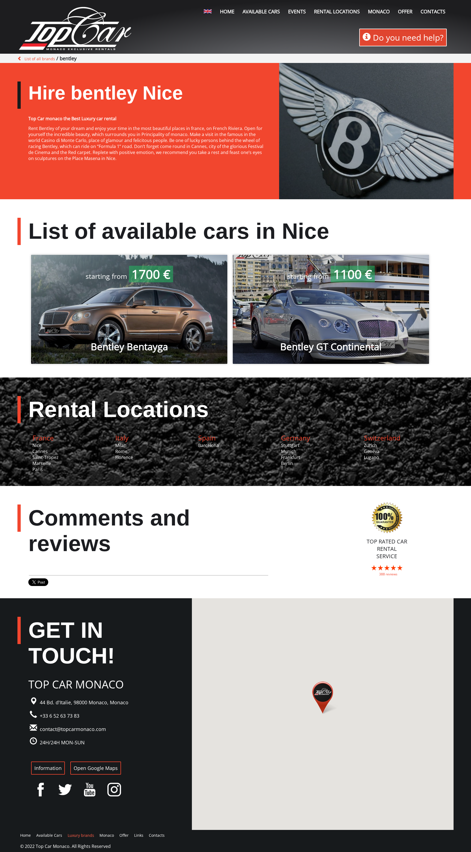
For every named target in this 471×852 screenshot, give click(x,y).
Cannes (40, 451)
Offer (405, 11)
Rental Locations (118, 409)
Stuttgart (290, 445)
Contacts (433, 11)
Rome (121, 451)
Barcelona (208, 445)
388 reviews (388, 574)
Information (48, 768)
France (43, 437)
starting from (128, 276)
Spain (207, 437)
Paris (37, 469)
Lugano (371, 457)
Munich (288, 451)
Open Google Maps (96, 768)
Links (138, 835)
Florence (124, 457)
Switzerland (382, 437)
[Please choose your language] (208, 11)
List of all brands (40, 58)
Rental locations (337, 11)
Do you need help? (407, 37)
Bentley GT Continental (331, 346)
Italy (122, 437)
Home (227, 11)
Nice (36, 445)
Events (297, 11)
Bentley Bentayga (129, 346)
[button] (322, 697)
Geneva (371, 451)
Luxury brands (81, 835)
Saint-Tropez (45, 457)
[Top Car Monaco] (76, 29)
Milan (120, 445)
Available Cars (261, 11)
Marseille (41, 463)
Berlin (287, 463)
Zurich (370, 445)
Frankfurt (290, 457)
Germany (295, 437)
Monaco (379, 11)
